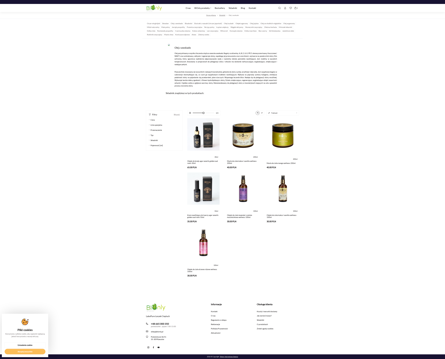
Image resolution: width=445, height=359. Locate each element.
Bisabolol (188, 23)
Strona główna (211, 15)
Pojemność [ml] (157, 145)
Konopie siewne (236, 31)
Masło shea (168, 34)
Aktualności (215, 333)
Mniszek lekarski (285, 27)
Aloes (194, 34)
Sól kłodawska (274, 31)
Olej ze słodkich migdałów (271, 23)
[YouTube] (158, 347)
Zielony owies (203, 34)
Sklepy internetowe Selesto (229, 357)
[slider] (203, 113)
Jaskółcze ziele (288, 31)
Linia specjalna (156, 125)
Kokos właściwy (198, 31)
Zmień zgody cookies (265, 328)
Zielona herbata (270, 27)
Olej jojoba (254, 23)
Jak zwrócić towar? (264, 316)
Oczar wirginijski (153, 23)
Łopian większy (222, 27)
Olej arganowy (289, 23)
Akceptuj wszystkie (25, 352)
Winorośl (224, 31)
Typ (152, 135)
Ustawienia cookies (25, 345)
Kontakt (214, 311)
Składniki (222, 15)
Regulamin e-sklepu (219, 320)
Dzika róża (151, 31)
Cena (153, 120)
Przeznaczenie (156, 130)
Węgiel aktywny (236, 27)
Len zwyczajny (212, 31)
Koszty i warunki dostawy (267, 311)
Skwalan (165, 23)
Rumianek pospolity (165, 31)
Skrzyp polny (209, 27)
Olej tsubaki (229, 23)
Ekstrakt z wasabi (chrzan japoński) (208, 23)
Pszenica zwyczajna (194, 27)
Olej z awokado (234, 15)
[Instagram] (148, 347)
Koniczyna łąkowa (182, 34)
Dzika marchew (250, 31)
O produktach (262, 324)
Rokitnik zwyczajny (154, 34)
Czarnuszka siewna (182, 31)
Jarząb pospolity (178, 27)
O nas (213, 316)
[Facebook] (153, 347)
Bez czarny (263, 31)
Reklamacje (215, 324)
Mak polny (165, 27)
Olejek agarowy (241, 23)
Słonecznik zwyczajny (253, 27)
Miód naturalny (153, 27)
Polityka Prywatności (219, 328)
